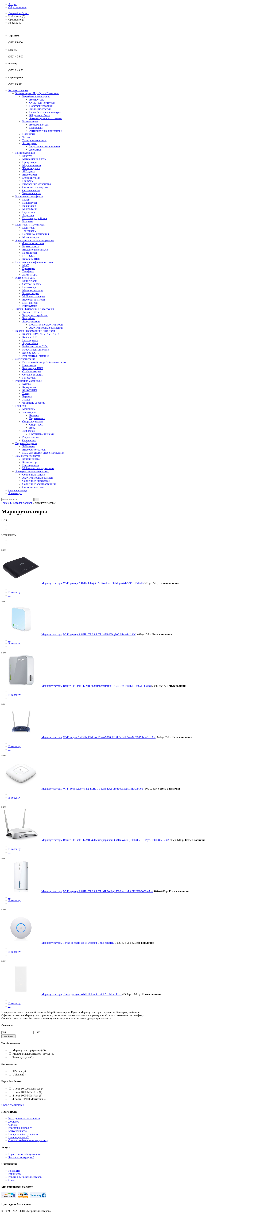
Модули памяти (31, 165)
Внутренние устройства (36, 183)
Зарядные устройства (35, 315)
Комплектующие (25, 152)
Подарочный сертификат (23, 1134)
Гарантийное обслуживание (25, 1154)
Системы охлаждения (35, 187)
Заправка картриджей (21, 1157)
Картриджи (29, 387)
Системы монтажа (33, 487)
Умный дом (29, 412)
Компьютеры (30, 121)
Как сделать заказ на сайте (24, 1118)
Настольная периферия (29, 196)
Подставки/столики (41, 105)
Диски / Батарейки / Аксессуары (34, 308)
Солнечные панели (33, 474)
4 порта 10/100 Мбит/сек (29, 1099)
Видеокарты (29, 174)
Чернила (27, 396)
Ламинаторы (29, 274)
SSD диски (28, 171)
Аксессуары (29, 143)
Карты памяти (30, 246)
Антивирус (15, 493)
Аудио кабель (30, 343)
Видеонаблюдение (26, 443)
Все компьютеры (39, 124)
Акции (12, 4)
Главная (6, 502)
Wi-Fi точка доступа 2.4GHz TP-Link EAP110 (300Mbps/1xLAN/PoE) (103, 788)
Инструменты (30, 465)
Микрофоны (29, 208)
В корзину (14, 592)
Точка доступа (23, 1057)
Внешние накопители (35, 249)
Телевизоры (29, 230)
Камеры (34, 415)
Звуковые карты (31, 193)
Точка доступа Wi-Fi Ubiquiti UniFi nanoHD (88, 942)
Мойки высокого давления (38, 468)
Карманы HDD (31, 258)
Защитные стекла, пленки (44, 146)
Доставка (13, 1121)
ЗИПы (26, 399)
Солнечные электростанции (39, 483)
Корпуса (27, 155)
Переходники (30, 340)
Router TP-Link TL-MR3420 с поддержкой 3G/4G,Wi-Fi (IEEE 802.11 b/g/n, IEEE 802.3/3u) (116, 839)
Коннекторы (29, 280)
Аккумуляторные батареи (37, 477)
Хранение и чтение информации (34, 240)
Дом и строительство (27, 455)
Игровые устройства (34, 218)
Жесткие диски (31, 168)
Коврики (27, 221)
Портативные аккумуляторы (46, 324)
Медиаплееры (30, 237)
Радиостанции (30, 437)
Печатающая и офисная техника (34, 262)
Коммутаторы (30, 293)
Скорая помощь (17, 490)
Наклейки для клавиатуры (45, 112)
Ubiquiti (19, 1074)
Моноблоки (36, 127)
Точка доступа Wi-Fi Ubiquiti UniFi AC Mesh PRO (92, 994)
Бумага (26, 383)
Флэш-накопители (33, 243)
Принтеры (28, 268)
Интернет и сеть (25, 277)
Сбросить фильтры (12, 1104)
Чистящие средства (33, 402)
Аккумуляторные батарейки (46, 327)
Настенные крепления (35, 233)
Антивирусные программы (45, 118)
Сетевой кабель (31, 283)
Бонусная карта (17, 1130)
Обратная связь (17, 7)
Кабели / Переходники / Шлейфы (35, 330)
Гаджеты (20, 405)
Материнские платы (34, 158)
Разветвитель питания (35, 355)
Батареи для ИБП (32, 368)
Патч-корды (29, 287)
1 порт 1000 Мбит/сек (27, 1092)
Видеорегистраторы (34, 449)
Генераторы (29, 377)
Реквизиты (14, 1173)
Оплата (12, 1124)
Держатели (35, 149)
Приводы (27, 180)
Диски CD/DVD (32, 312)
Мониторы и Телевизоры (30, 224)
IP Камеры (28, 446)
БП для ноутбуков (39, 115)
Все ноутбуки (37, 99)
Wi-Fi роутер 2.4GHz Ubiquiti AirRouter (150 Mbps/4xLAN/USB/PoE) (103, 583)
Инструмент (29, 305)
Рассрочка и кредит (20, 1127)
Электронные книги (34, 140)
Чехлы (26, 137)
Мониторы (28, 227)
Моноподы (28, 408)
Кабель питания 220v (35, 346)
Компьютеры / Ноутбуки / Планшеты (37, 93)
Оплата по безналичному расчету (28, 1140)
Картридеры (29, 252)
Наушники (28, 212)
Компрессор (29, 462)
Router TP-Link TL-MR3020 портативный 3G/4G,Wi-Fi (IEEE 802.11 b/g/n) (107, 685)
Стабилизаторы (31, 371)
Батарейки (28, 318)
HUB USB (28, 255)
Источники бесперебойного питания (44, 362)
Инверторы (29, 365)
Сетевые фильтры (32, 374)
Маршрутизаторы (32, 290)
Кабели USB (29, 337)
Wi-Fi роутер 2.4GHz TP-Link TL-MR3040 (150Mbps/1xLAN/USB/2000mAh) (108, 891)
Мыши (26, 199)
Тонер (25, 393)
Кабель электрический (35, 349)
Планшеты (28, 133)
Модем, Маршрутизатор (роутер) (34, 1053)
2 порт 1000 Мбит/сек (27, 1095)
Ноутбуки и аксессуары (36, 96)
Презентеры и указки (42, 433)
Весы (32, 427)
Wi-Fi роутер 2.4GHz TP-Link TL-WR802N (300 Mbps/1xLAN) (99, 634)
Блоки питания (31, 177)
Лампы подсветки (40, 108)
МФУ (25, 265)
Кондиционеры (31, 458)
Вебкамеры (29, 205)
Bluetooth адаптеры (33, 299)
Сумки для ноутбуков (42, 102)
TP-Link (19, 1071)
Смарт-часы (36, 424)
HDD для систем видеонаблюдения (43, 452)
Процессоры (29, 162)
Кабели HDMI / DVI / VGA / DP (41, 333)
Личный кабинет (18, 13)
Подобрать (8, 1036)
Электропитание (25, 358)
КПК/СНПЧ (29, 390)
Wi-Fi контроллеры (33, 296)
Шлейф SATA (30, 352)
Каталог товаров (18, 90)
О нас (11, 1180)
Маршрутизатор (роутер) (29, 1050)
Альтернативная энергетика (32, 471)
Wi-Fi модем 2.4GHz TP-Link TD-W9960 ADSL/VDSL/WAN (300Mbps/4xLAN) (109, 737)
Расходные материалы (28, 380)
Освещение (29, 440)
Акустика (28, 215)
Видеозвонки (37, 418)
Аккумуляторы (31, 321)
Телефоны (28, 271)
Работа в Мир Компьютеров (25, 1176)
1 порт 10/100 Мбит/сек (28, 1088)
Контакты (14, 1170)
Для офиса (28, 430)
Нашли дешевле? (18, 1137)
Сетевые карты (31, 190)
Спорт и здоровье (32, 421)
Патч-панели (30, 302)
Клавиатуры (29, 202)
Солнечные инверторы (36, 480)
